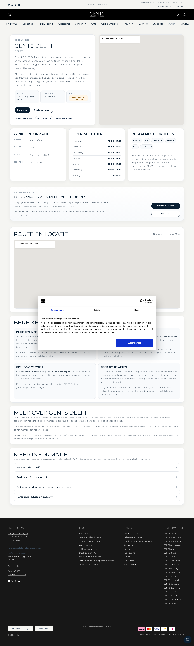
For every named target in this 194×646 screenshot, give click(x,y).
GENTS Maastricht (172, 580)
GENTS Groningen (172, 568)
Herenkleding (45, 24)
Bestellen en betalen (18, 536)
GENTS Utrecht (171, 595)
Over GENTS (166, 214)
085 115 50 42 (14, 559)
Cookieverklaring (159, 634)
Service (183, 2)
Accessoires (64, 24)
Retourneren (14, 540)
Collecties (28, 24)
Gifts (93, 24)
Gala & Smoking (109, 24)
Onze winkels (14, 566)
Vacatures (175, 2)
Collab (167, 2)
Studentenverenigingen (147, 2)
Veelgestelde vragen (18, 533)
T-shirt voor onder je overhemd (138, 541)
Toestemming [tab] (57, 310)
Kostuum (128, 549)
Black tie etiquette (87, 553)
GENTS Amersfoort (172, 537)
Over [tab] (136, 310)
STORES (185, 24)
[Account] (178, 14)
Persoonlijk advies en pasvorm (34, 496)
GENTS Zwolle (170, 603)
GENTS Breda (170, 553)
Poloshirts (129, 560)
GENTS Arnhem (171, 549)
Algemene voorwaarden (177, 634)
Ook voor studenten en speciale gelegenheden (44, 487)
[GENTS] (97, 14)
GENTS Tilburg (170, 592)
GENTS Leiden (170, 576)
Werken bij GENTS (17, 574)
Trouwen (128, 24)
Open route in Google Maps (166, 234)
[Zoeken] (9, 14)
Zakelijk (161, 2)
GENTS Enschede (171, 564)
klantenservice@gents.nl (20, 556)
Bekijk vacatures (165, 206)
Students (158, 24)
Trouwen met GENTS (88, 564)
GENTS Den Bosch (172, 560)
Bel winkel (22, 110)
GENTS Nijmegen (171, 584)
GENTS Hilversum (172, 572)
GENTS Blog (130, 564)
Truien (127, 557)
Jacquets (128, 545)
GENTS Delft (169, 557)
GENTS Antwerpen (172, 545)
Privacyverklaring (144, 634)
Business (143, 24)
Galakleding (129, 553)
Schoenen (80, 24)
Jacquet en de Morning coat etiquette (96, 560)
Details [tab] (97, 310)
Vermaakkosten (131, 533)
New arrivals (10, 24)
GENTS (15, 635)
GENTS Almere (170, 533)
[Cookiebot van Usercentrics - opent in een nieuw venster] (141, 301)
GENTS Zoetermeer (172, 599)
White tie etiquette (88, 549)
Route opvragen (42, 110)
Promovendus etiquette (90, 557)
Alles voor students (133, 537)
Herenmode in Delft (28, 467)
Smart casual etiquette (89, 541)
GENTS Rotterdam (172, 588)
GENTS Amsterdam (172, 541)
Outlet (171, 24)
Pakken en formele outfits (32, 477)
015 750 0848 (36, 162)
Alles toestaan (134, 343)
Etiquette (83, 533)
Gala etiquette (85, 545)
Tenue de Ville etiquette (90, 537)
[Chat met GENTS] (187, 639)
